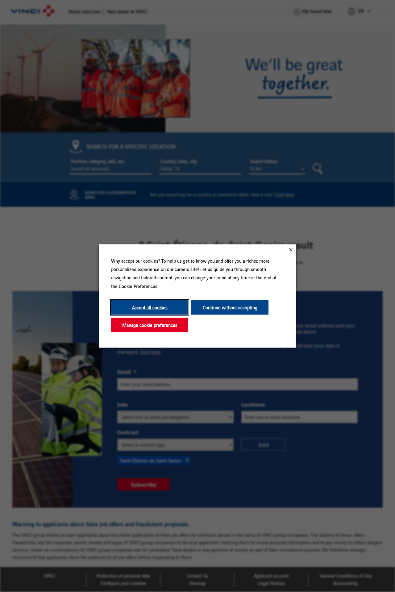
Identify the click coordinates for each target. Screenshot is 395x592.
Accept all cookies (150, 307)
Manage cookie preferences (149, 325)
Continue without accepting (230, 307)
